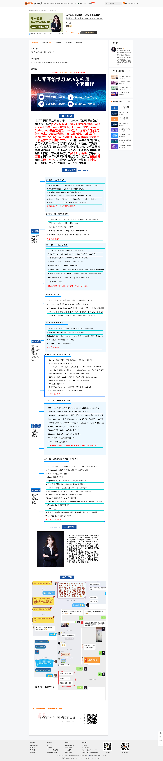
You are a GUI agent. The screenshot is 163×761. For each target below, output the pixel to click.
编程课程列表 (32, 10)
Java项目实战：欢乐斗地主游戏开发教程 (125, 92)
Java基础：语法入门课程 (125, 87)
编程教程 (66, 3)
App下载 (127, 3)
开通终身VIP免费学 (88, 33)
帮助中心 (84, 745)
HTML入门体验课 (123, 118)
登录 (136, 3)
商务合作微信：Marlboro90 (89, 750)
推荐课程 (79, 42)
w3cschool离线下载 (52, 750)
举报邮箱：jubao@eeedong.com (92, 758)
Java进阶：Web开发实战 (125, 129)
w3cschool (69, 755)
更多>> (130, 71)
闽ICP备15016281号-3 (81, 755)
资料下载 (58, 42)
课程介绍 (35, 42)
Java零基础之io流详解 (125, 145)
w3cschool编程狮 (69, 745)
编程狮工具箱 (68, 752)
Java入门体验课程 (124, 107)
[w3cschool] (33, 3)
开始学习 (72, 33)
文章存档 (32, 752)
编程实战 (53, 3)
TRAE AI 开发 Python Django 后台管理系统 (125, 123)
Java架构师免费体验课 (125, 140)
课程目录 (46, 42)
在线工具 (73, 3)
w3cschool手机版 (52, 752)
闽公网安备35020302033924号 (98, 755)
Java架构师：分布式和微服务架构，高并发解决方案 (125, 81)
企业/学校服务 (86, 747)
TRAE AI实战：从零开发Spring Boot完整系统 (125, 112)
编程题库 (60, 3)
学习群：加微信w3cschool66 (90, 752)
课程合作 (49, 747)
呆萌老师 (120, 48)
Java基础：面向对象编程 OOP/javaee (125, 76)
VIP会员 (90, 3)
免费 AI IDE (82, 3)
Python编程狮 (68, 747)
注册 (132, 3)
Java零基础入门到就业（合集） (125, 134)
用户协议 (32, 747)
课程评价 (69, 42)
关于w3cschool (34, 745)
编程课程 (46, 3)
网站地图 (32, 750)
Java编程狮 (68, 750)
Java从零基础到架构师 (65, 72)
